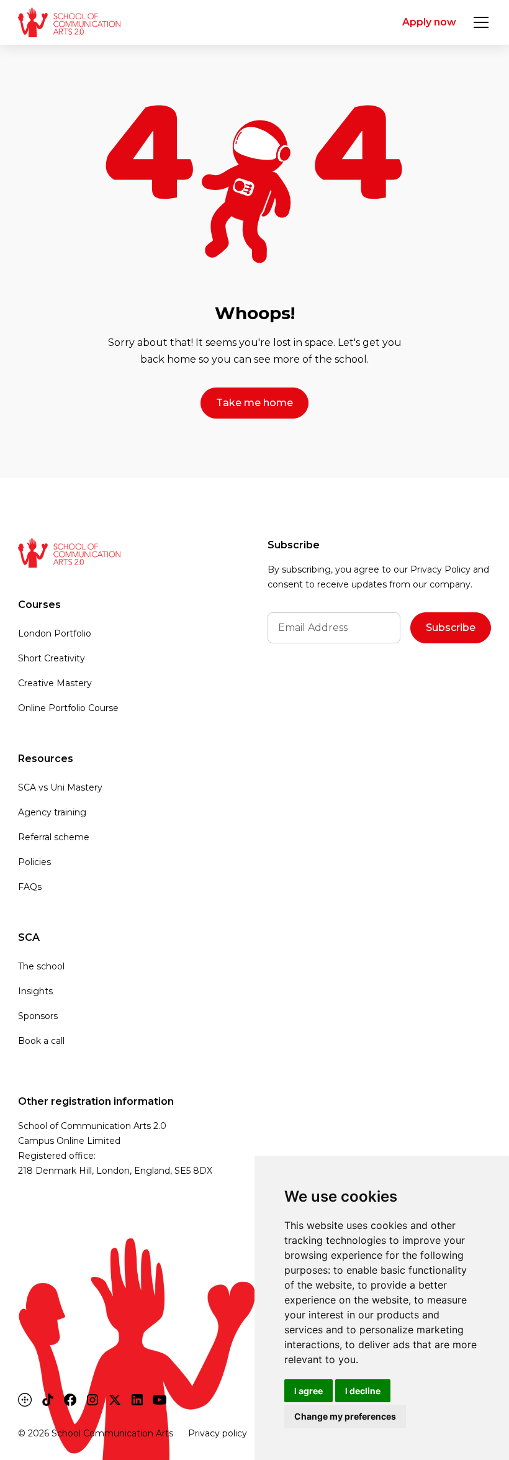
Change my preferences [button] (345, 1416)
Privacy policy (217, 1433)
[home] (69, 22)
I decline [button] (363, 1390)
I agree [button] (308, 1390)
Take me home (254, 403)
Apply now (429, 22)
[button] (478, 22)
